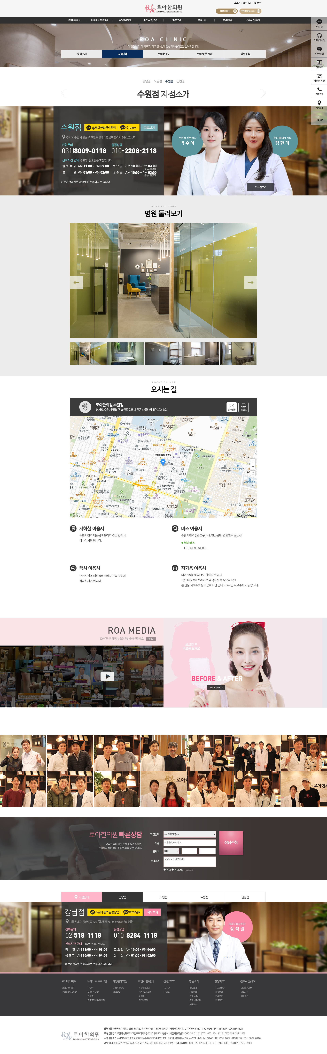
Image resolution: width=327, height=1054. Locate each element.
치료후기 (244, 996)
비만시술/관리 (150, 20)
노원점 (158, 81)
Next (250, 282)
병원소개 (202, 20)
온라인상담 (219, 988)
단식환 (90, 988)
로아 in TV (163, 54)
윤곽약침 (116, 992)
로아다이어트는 (68, 988)
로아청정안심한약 (69, 992)
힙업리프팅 (143, 1000)
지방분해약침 (125, 20)
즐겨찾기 (257, 3)
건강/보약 (176, 20)
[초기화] (253, 473)
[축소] (253, 467)
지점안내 (122, 54)
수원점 (169, 81)
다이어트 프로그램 (99, 20)
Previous (76, 282)
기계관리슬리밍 (145, 992)
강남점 (147, 81)
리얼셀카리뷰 (246, 988)
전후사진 (244, 992)
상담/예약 (227, 20)
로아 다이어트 (74, 20)
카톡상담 (219, 996)
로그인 (237, 3)
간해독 (167, 992)
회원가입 (247, 3)
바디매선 (142, 996)
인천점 (181, 81)
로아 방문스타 (204, 54)
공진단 (167, 988)
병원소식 (245, 54)
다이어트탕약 (93, 992)
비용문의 (219, 992)
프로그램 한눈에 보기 (96, 1000)
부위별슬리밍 (144, 988)
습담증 (90, 996)
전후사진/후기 (253, 20)
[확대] (253, 461)
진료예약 (219, 1000)
